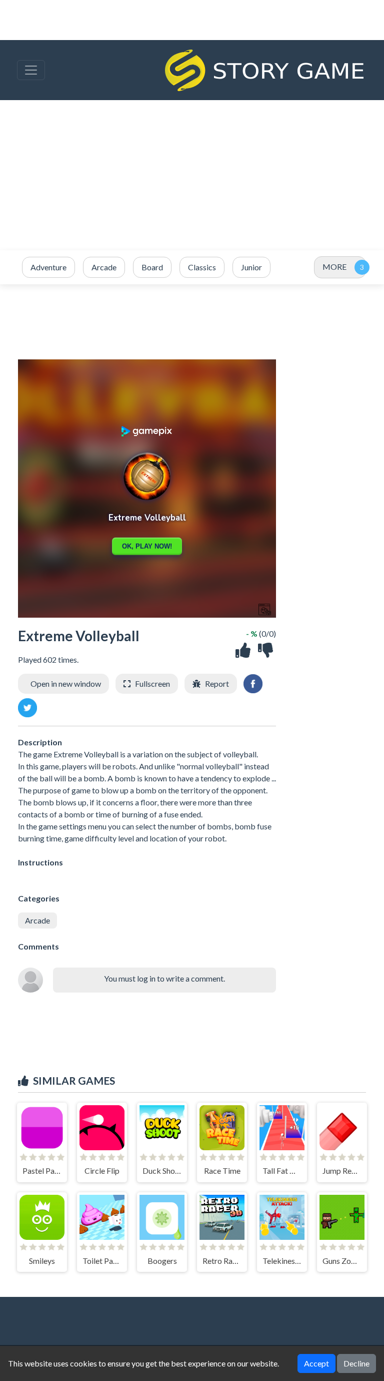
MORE (334, 266)
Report (217, 683)
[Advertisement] (192, 175)
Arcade (37, 920)
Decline (357, 1363)
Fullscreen (152, 683)
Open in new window (65, 683)
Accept (316, 1363)
